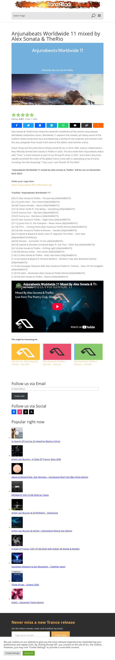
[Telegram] (51, 125)
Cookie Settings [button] (12, 653)
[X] (31, 411)
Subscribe (20, 396)
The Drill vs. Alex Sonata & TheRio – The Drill (25, 363)
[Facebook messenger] (40, 125)
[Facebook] (14, 411)
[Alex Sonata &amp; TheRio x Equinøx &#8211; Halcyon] (57, 352)
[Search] (93, 15)
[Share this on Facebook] (17, 125)
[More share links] (98, 125)
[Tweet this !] (28, 125)
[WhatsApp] (63, 125)
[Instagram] (19, 411)
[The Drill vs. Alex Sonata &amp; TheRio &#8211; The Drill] (26, 352)
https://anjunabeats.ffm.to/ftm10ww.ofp (32, 184)
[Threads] (25, 411)
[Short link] (86, 125)
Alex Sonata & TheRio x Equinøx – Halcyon (54, 363)
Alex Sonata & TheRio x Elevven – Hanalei (85, 363)
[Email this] (75, 125)
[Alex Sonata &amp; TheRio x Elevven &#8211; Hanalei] (88, 352)
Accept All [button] (28, 653)
